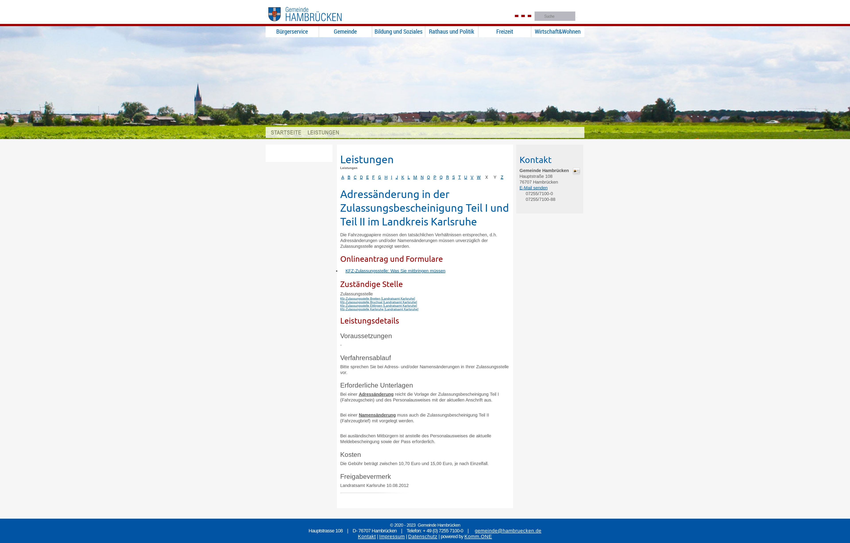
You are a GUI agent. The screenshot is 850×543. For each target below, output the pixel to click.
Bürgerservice (292, 31)
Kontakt (367, 536)
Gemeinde (345, 31)
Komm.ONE (478, 536)
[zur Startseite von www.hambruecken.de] (314, 23)
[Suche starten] (576, 17)
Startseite (286, 132)
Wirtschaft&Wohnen (558, 31)
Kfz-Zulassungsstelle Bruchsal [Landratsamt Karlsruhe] (378, 302)
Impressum (392, 536)
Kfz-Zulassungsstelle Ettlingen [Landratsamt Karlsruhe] (378, 305)
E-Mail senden (534, 187)
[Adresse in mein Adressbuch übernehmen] (576, 173)
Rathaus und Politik (451, 31)
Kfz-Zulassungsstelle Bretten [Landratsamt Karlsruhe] (377, 298)
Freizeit (504, 31)
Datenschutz (422, 536)
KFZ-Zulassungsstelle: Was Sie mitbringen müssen (395, 270)
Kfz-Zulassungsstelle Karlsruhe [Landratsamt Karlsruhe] (379, 309)
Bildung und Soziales (399, 31)
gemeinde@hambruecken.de (508, 530)
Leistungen (323, 132)
